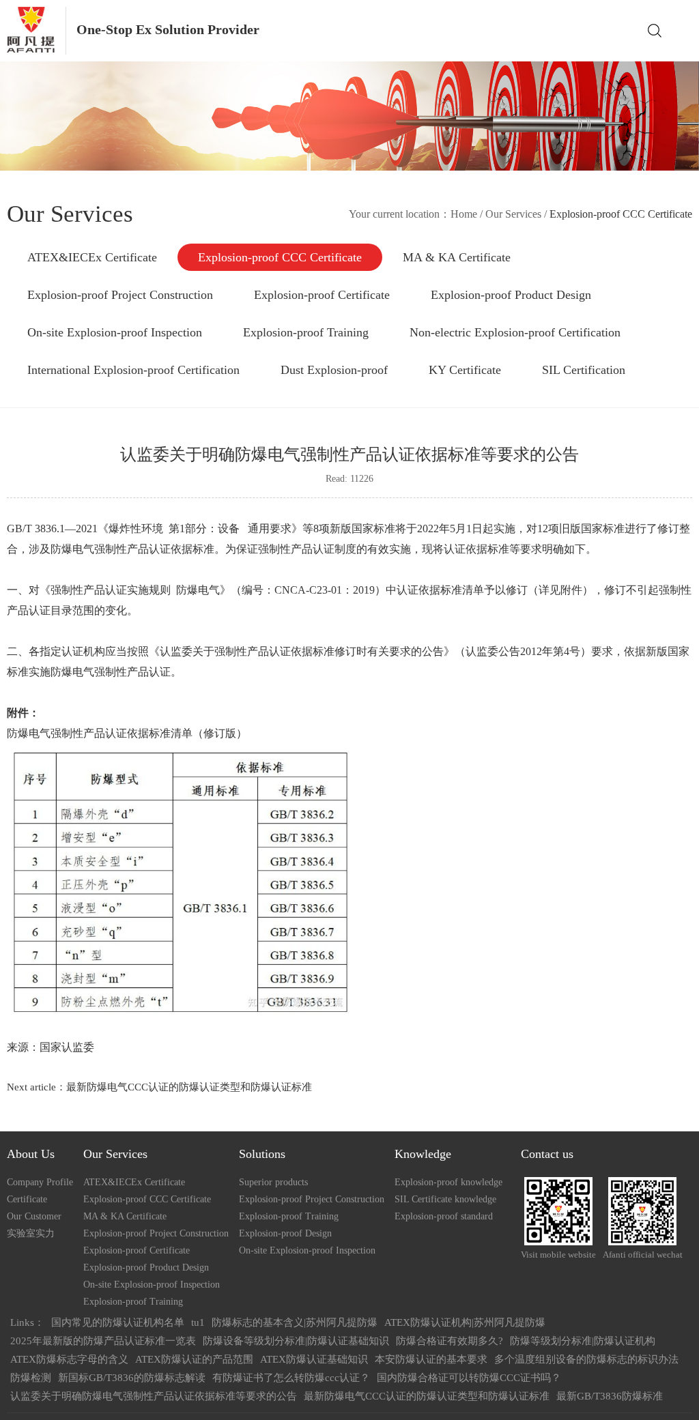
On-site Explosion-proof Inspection (114, 332)
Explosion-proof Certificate (322, 295)
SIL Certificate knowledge (445, 1199)
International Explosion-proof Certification (133, 370)
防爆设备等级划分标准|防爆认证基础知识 (296, 1340)
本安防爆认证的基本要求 (431, 1359)
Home (464, 214)
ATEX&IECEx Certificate (92, 257)
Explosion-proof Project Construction (120, 295)
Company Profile (40, 1182)
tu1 (198, 1322)
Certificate (27, 1199)
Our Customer (34, 1216)
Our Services (513, 214)
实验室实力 (31, 1233)
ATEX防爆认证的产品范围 (194, 1359)
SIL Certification (583, 370)
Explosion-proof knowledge (448, 1182)
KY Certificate (465, 370)
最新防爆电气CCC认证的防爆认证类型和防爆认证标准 (189, 1087)
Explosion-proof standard (444, 1216)
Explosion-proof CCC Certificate (280, 257)
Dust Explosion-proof (334, 370)
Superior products (273, 1182)
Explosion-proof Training (306, 332)
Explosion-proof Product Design (511, 295)
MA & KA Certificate (457, 257)
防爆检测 (30, 1377)
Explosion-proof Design (285, 1233)
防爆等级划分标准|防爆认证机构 (582, 1340)
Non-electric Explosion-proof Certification (515, 332)
